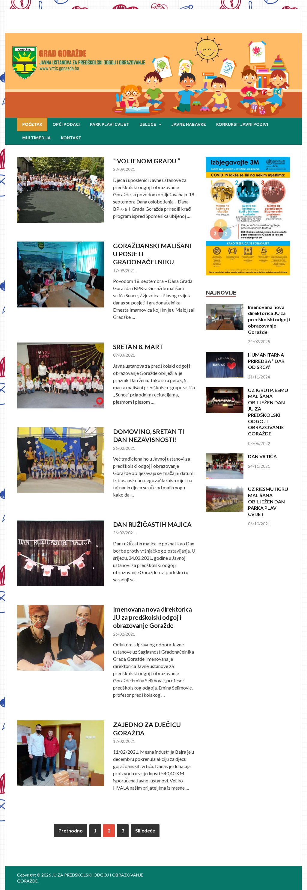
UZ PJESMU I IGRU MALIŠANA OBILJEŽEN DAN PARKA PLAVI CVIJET (268, 501)
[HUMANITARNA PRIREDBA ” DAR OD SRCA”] (224, 355)
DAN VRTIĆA (262, 456)
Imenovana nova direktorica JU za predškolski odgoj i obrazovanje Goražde (152, 617)
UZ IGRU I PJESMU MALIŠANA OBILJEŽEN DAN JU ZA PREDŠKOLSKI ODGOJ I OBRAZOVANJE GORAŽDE (268, 412)
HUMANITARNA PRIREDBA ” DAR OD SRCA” (266, 361)
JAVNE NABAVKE (188, 124)
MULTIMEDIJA (36, 137)
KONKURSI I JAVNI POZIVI (242, 124)
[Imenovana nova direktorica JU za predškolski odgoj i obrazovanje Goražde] (224, 307)
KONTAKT (71, 137)
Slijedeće (145, 830)
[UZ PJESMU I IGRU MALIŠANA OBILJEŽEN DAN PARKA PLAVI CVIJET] (224, 489)
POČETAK (32, 124)
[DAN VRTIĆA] (224, 457)
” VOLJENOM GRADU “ (146, 161)
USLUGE (147, 124)
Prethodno (70, 830)
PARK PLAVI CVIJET (109, 124)
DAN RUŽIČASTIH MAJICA (152, 524)
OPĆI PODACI (66, 124)
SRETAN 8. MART (138, 346)
